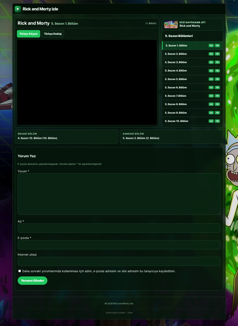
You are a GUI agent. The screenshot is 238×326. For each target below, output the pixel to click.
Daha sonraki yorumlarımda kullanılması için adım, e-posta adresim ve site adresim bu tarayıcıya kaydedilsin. (98, 271)
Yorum (23, 171)
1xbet (130, 312)
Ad (21, 221)
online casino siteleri (115, 312)
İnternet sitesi (27, 254)
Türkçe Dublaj (53, 33)
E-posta (24, 238)
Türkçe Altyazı (28, 33)
